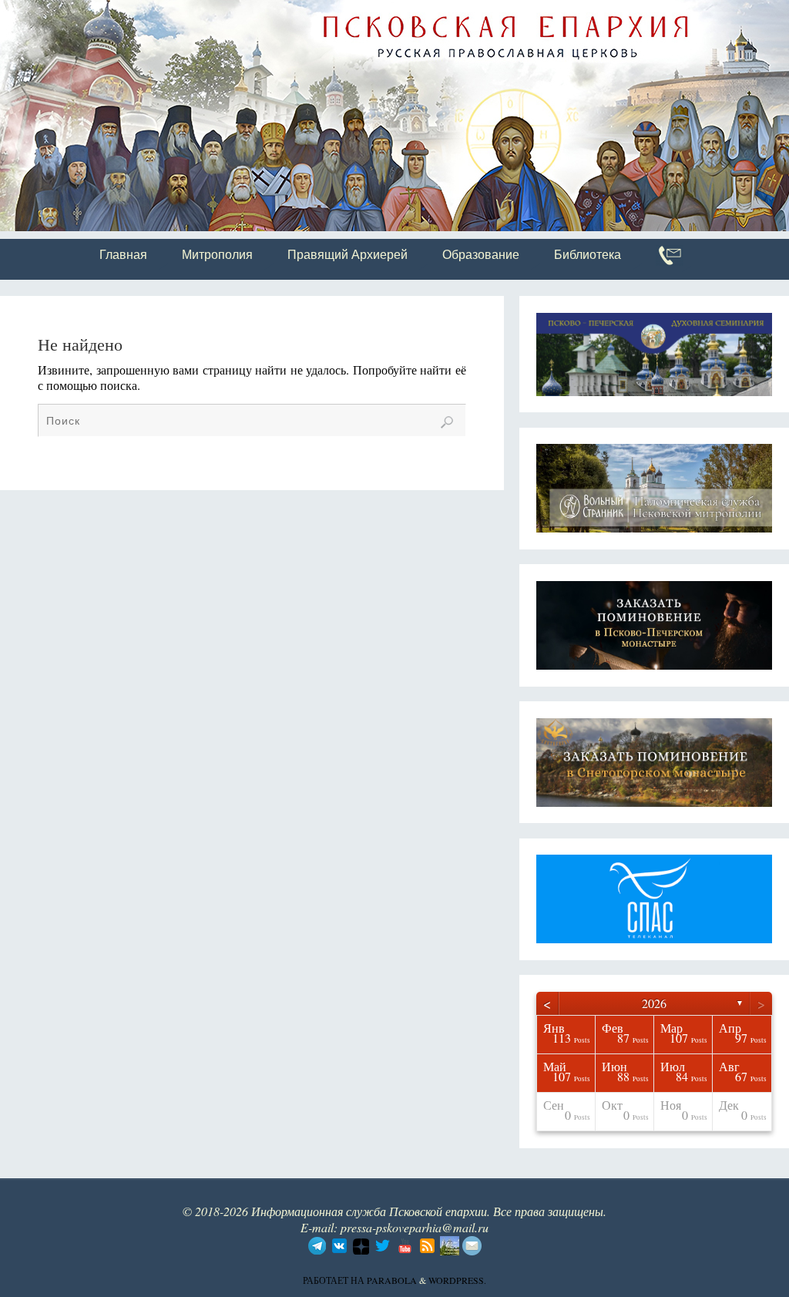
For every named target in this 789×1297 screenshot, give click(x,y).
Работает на (335, 1280)
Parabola (392, 1280)
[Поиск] (447, 422)
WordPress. (457, 1280)
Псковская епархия (218, 13)
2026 (654, 1003)
